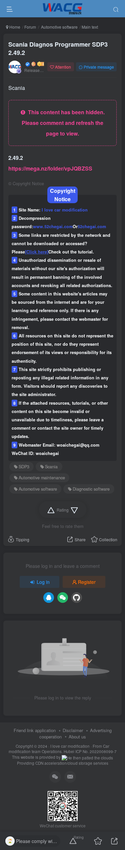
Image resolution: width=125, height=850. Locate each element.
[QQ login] (48, 597)
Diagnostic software (91, 489)
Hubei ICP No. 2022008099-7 (90, 751)
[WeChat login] (62, 597)
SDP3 (24, 467)
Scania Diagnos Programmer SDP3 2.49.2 (58, 48)
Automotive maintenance (42, 478)
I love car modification (70, 746)
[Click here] (36, 252)
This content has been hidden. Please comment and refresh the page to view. (63, 122)
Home (14, 27)
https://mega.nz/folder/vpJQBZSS (50, 168)
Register (87, 582)
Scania (51, 467)
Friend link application (35, 730)
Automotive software (59, 27)
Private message (99, 67)
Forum (30, 27)
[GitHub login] (76, 597)
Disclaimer (73, 730)
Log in (43, 582)
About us (77, 736)
